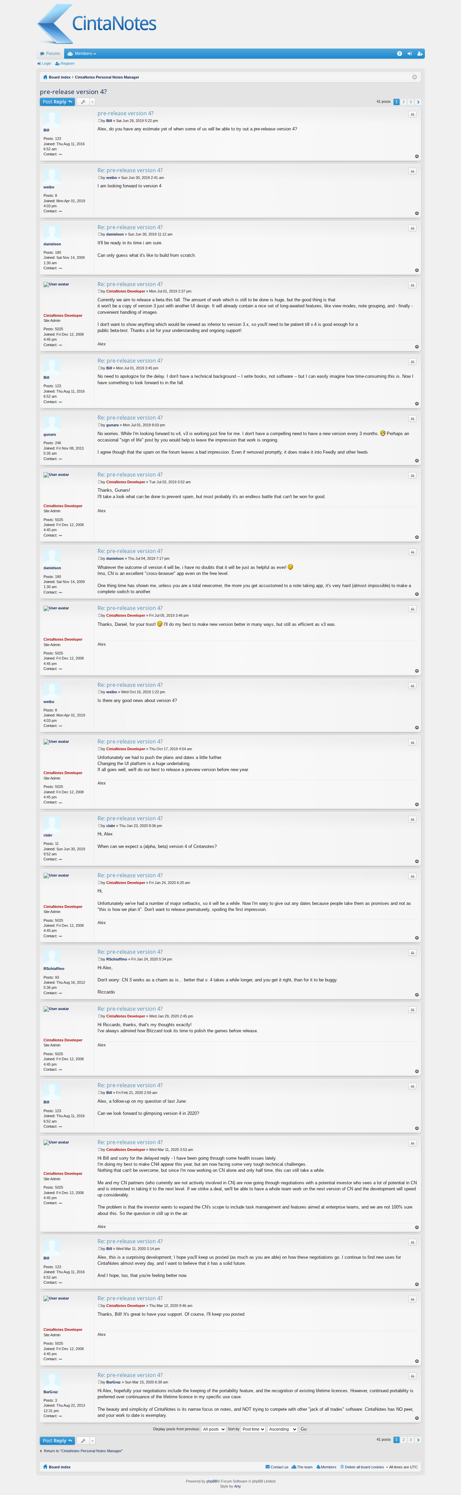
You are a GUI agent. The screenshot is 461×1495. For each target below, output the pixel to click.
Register (68, 63)
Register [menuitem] (421, 55)
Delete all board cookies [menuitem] (364, 1467)
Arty (237, 1486)
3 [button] (411, 102)
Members (83, 53)
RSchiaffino (54, 969)
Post (54, 101)
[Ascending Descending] (282, 1429)
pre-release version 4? (73, 91)
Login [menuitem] (411, 55)
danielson (52, 244)
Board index (60, 1467)
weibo (49, 187)
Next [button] (418, 102)
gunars (50, 434)
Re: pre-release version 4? (130, 170)
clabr (48, 835)
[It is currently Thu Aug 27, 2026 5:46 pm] (414, 77)
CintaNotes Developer (63, 315)
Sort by (234, 1429)
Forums (53, 53)
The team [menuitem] (305, 1467)
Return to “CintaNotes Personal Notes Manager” (83, 1451)
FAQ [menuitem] (402, 55)
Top (417, 156)
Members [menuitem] (328, 1467)
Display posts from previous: (177, 1429)
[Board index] (97, 24)
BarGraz (51, 1392)
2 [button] (404, 102)
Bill (46, 130)
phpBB (212, 1481)
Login (46, 63)
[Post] (99, 121)
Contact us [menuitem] (280, 1467)
